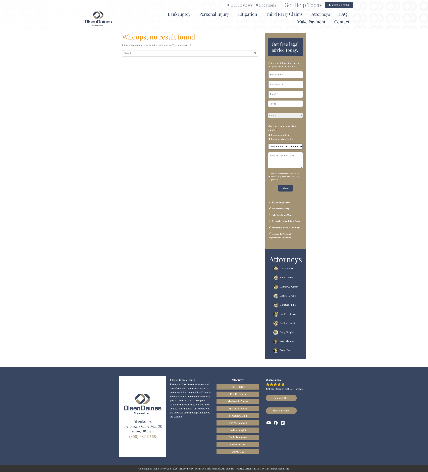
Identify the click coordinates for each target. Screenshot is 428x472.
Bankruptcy (179, 14)
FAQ (343, 14)
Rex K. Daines (286, 277)
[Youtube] (269, 423)
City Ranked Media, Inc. (277, 468)
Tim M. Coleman (288, 314)
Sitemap (214, 468)
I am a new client (280, 135)
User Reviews (294, 388)
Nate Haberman (287, 341)
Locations (267, 5)
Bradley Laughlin (288, 323)
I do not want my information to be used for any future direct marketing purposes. (285, 176)
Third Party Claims (284, 14)
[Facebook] (276, 423)
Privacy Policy (186, 468)
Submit (285, 188)
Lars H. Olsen (286, 268)
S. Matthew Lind (288, 305)
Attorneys (320, 14)
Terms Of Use (202, 468)
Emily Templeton (288, 332)
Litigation (247, 14)
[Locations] (257, 5)
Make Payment (311, 21)
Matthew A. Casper (289, 287)
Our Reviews (241, 5)
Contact (341, 21)
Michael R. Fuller (288, 296)
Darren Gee (285, 350)
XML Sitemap (227, 468)
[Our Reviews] (228, 5)
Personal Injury (214, 14)
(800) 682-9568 (142, 436)
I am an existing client (282, 139)
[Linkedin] (283, 423)
